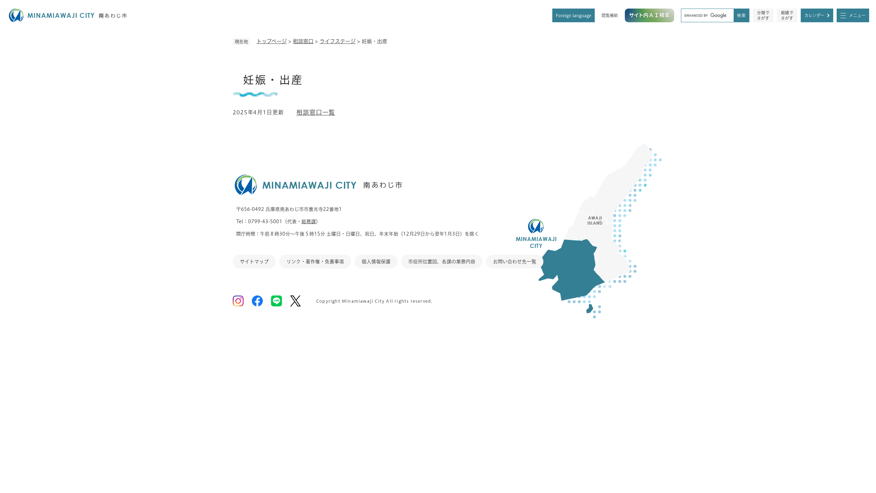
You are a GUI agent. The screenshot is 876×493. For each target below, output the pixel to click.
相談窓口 (303, 41)
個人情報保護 (376, 261)
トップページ (272, 41)
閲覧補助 (610, 15)
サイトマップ (254, 261)
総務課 (308, 221)
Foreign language (573, 15)
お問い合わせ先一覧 (514, 261)
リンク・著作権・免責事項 (315, 261)
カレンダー (814, 15)
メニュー (857, 15)
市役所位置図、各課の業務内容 (441, 261)
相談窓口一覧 (315, 112)
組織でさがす (787, 15)
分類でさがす (763, 15)
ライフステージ (338, 41)
